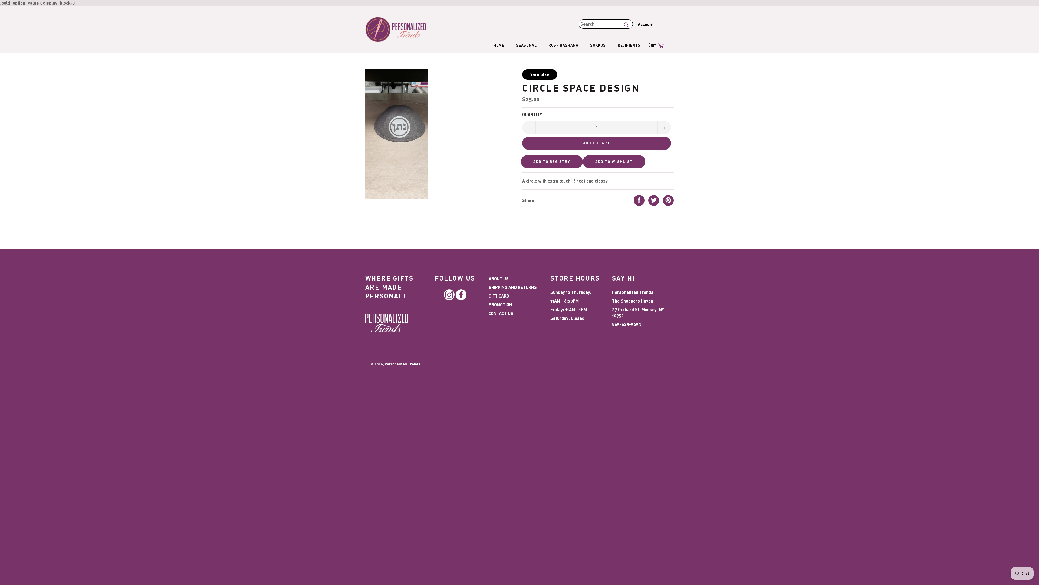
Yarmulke (539, 74)
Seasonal (526, 45)
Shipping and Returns (513, 287)
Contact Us (501, 313)
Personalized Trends (402, 364)
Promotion (500, 304)
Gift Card (499, 295)
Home (499, 45)
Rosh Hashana (563, 45)
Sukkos (598, 45)
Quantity (532, 114)
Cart (656, 44)
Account (646, 24)
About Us (499, 278)
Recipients (629, 45)
